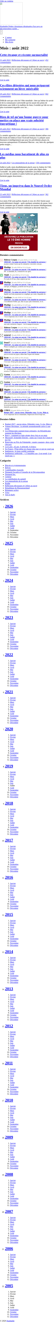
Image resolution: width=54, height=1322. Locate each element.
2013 (9, 988)
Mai (11, 521)
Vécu (7, 492)
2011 (9, 1063)
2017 (9, 840)
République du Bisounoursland (17, 488)
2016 (9, 877)
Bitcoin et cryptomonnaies (15, 465)
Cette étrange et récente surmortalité (24, 54)
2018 (9, 803)
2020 (9, 729)
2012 (9, 1026)
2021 (9, 691)
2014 (9, 951)
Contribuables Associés (14, 470)
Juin (11, 523)
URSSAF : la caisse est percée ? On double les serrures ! (25, 262)
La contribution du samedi (15, 479)
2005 (9, 1285)
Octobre (13, 570)
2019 (9, 766)
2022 (9, 654)
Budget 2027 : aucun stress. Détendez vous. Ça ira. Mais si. (26, 413)
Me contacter (10, 40)
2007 (9, 1211)
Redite (7, 483)
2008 (9, 1174)
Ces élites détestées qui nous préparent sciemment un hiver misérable (24, 87)
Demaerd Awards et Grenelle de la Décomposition (25, 472)
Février (13, 514)
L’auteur (8, 37)
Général (8, 477)
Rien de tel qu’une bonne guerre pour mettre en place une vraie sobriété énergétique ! (24, 120)
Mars (12, 517)
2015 (9, 914)
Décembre (14, 574)
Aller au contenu (6, 1)
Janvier (13, 512)
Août (12, 528)
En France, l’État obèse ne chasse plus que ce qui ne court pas (29, 449)
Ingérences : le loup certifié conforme (19, 451)
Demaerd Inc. (10, 474)
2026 (9, 506)
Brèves (8, 468)
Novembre (14, 572)
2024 (9, 580)
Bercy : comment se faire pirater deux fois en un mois (26, 435)
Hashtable (10, 1321)
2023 (9, 617)
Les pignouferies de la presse (23, 163)
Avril (12, 519)
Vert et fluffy (10, 495)
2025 (9, 543)
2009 (9, 1137)
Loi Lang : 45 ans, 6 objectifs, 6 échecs (20, 447)
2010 (9, 1100)
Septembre (14, 567)
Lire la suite (4, 80)
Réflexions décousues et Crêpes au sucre (28, 60)
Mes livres (9, 42)
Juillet (12, 526)
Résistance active (12, 490)
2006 (9, 1248)
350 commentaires (43, 163)
